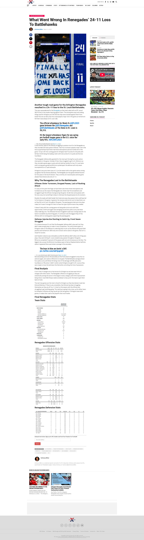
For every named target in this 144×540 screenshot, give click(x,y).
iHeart (91, 126)
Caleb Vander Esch (46, 451)
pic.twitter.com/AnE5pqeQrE (52, 251)
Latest (34, 5)
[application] (102, 75)
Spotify (92, 123)
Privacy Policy (76, 531)
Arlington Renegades (58, 449)
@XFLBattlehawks (47, 128)
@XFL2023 (74, 123)
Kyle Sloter (73, 451)
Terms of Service (84, 531)
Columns (95, 5)
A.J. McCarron (48, 449)
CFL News (48, 531)
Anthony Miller (39, 29)
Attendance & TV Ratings (66, 5)
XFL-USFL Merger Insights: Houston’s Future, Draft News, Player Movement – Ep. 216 (102, 110)
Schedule (41, 5)
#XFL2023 (57, 139)
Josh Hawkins (65, 451)
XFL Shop (87, 5)
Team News (79, 5)
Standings (49, 5)
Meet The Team (101, 531)
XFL (49, 453)
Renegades (57, 110)
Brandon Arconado (78, 449)
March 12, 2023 (57, 144)
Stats (55, 5)
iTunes (92, 120)
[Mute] (110, 80)
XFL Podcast (94, 106)
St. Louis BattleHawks (40, 453)
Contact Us (92, 531)
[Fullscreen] (113, 80)
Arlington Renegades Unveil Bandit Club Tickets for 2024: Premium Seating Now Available (61, 488)
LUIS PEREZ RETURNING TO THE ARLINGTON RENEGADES (38, 487)
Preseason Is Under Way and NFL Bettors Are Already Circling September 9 (106, 51)
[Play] (92, 80)
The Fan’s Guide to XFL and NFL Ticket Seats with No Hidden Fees (105, 43)
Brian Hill (37, 451)
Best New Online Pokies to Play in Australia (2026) (105, 57)
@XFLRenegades (62, 125)
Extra (101, 5)
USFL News (42, 531)
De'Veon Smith (56, 451)
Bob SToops (68, 449)
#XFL (51, 139)
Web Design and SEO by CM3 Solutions (62, 531)
